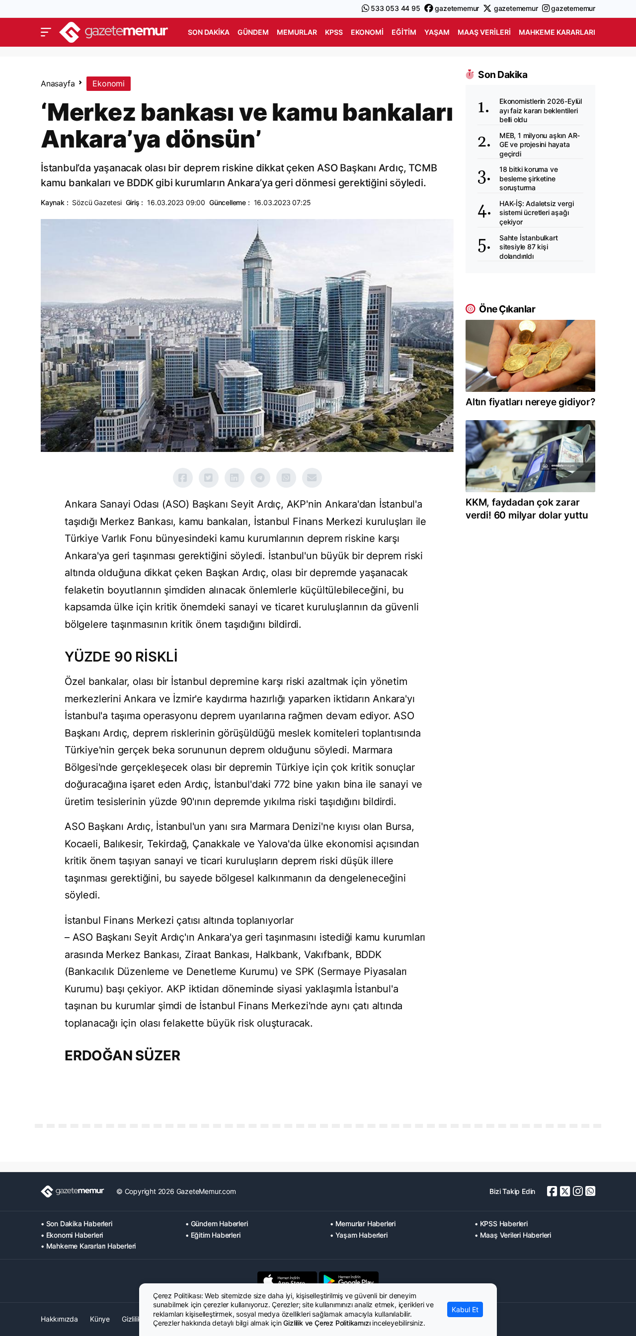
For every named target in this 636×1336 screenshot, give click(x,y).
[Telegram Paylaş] (260, 478)
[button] (46, 32)
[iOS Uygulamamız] (287, 1280)
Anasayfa (58, 83)
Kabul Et (465, 1309)
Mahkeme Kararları (557, 32)
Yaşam (437, 32)
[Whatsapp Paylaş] (286, 478)
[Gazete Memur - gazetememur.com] (113, 31)
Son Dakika (209, 32)
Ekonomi (367, 32)
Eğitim (404, 32)
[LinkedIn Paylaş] (234, 478)
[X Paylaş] (209, 478)
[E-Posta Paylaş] (312, 478)
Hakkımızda (59, 1319)
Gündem (253, 32)
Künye (100, 1319)
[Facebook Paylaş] (183, 478)
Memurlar (297, 32)
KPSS (334, 32)
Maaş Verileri (484, 32)
